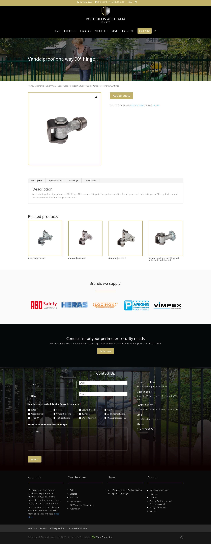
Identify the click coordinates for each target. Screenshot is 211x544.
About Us (100, 31)
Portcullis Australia (158, 504)
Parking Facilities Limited (161, 501)
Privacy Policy (57, 528)
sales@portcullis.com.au (110, 1)
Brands (84, 31)
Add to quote (121, 96)
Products (68, 31)
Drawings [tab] (73, 180)
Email (140, 414)
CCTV (109, 410)
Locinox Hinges (70, 86)
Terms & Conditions (77, 528)
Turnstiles (86, 414)
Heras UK (35, 418)
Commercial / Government (45, 86)
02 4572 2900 (84, 1)
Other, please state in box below (116, 418)
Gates (60, 86)
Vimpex (153, 511)
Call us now (105, 351)
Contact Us (127, 31)
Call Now (144, 31)
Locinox (156, 105)
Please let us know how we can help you (48, 424)
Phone (140, 424)
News (115, 31)
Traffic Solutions (63, 418)
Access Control (37, 414)
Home (57, 31)
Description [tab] (36, 180)
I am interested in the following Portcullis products (54, 404)
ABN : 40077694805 (37, 528)
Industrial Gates (84, 86)
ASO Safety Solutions (116, 414)
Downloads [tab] (90, 180)
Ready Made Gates (158, 507)
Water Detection (89, 418)
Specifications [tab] (56, 180)
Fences (59, 410)
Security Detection (90, 410)
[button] (96, 97)
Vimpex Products (63, 414)
